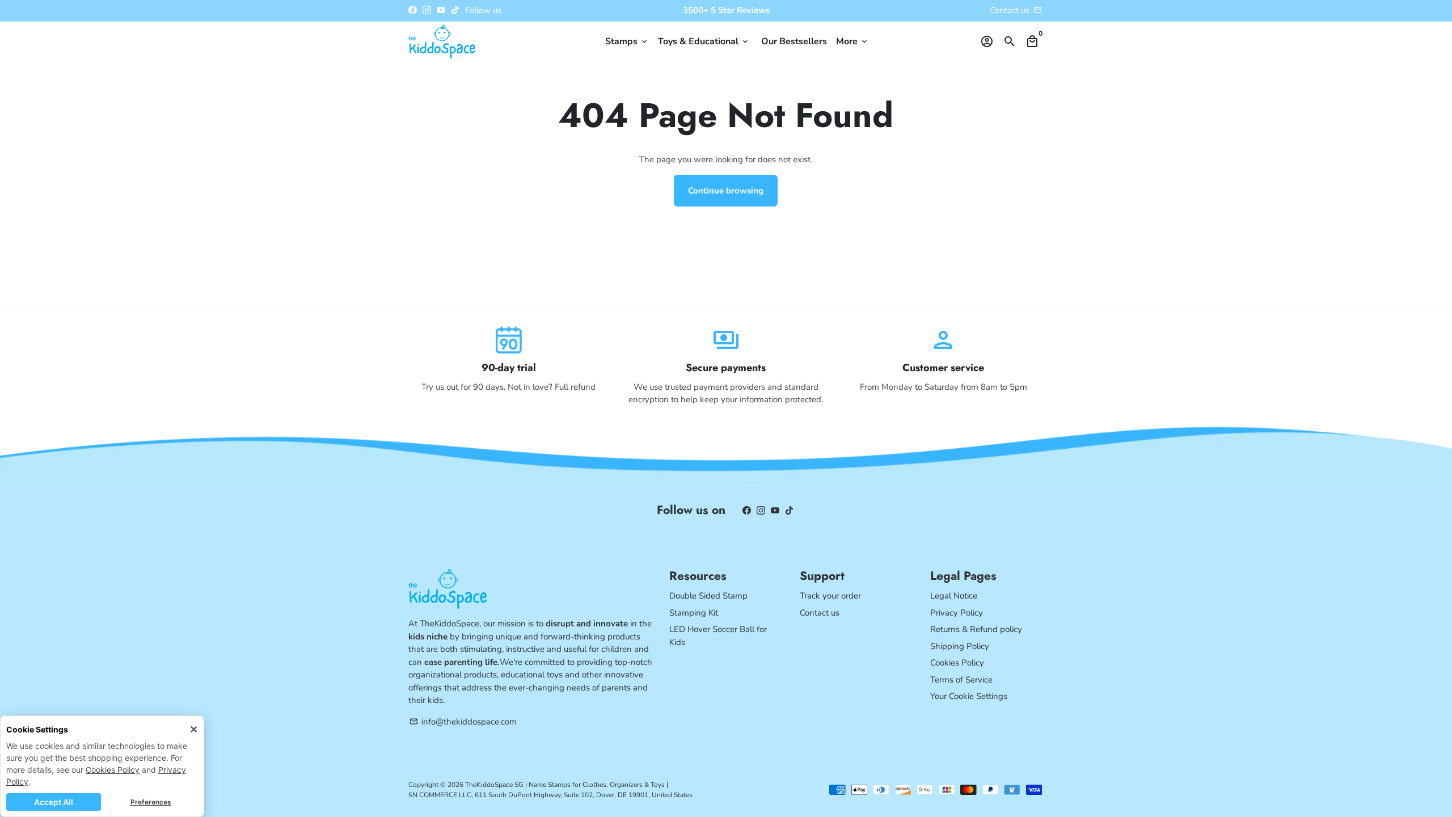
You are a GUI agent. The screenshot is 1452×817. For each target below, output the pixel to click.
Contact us (819, 612)
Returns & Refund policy (976, 629)
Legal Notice (953, 595)
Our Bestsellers (794, 41)
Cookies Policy (113, 769)
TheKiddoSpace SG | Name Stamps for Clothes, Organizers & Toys (565, 784)
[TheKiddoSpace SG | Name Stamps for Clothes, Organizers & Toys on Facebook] (412, 10)
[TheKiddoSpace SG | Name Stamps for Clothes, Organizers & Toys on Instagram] (427, 10)
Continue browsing (725, 190)
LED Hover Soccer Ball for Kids (718, 636)
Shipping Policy (959, 646)
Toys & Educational (704, 41)
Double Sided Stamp (708, 595)
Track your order (830, 595)
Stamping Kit (693, 612)
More (852, 41)
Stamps (627, 41)
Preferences (150, 802)
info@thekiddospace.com (463, 721)
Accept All (53, 802)
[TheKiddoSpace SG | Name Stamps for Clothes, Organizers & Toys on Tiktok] (455, 10)
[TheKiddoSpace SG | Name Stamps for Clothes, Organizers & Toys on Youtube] (441, 10)
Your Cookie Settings (968, 696)
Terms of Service (961, 679)
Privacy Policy (956, 612)
